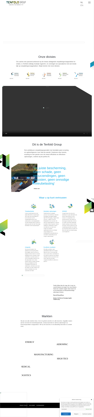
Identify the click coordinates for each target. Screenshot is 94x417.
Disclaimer (32, 405)
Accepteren (65, 414)
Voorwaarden (40, 405)
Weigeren (76, 414)
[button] (91, 399)
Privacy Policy (24, 405)
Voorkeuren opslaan (86, 414)
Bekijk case (37, 188)
